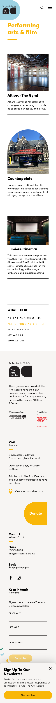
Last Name (14, 627)
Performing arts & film (26, 324)
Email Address (17, 643)
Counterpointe (19, 179)
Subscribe (28, 695)
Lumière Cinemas (22, 249)
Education (15, 341)
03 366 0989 (16, 550)
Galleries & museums (24, 318)
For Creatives (18, 330)
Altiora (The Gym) (22, 95)
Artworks (15, 335)
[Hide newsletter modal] (50, 668)
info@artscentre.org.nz (22, 553)
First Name (15, 613)
